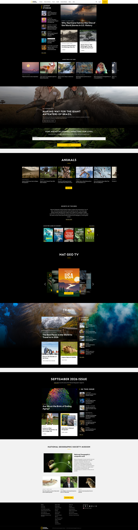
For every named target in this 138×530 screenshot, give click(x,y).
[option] (30, 70)
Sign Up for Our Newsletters (73, 513)
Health (57, 1)
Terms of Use (43, 506)
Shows (70, 1)
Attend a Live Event (58, 507)
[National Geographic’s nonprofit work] (69, 463)
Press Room (57, 522)
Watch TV (56, 516)
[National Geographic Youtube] (89, 506)
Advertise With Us (58, 523)
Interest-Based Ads (44, 512)
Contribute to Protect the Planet (74, 515)
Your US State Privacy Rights (45, 509)
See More (44, 52)
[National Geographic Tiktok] (94, 506)
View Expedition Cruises (49, 360)
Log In (100, 1)
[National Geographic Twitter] (87, 506)
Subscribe (56, 382)
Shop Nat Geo (57, 513)
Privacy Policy (43, 507)
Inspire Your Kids (57, 512)
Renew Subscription (72, 509)
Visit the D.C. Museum (58, 515)
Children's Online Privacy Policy (46, 510)
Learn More (64, 432)
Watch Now (69, 219)
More (74, 1)
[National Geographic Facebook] (85, 506)
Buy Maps (56, 510)
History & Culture (47, 1)
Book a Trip (56, 509)
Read (64, 49)
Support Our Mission (58, 519)
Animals (40, 1)
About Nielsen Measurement (45, 513)
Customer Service (71, 507)
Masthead (56, 520)
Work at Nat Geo (71, 512)
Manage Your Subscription (73, 510)
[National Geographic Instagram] (83, 506)
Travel (53, 1)
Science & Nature (64, 1)
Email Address (34, 136)
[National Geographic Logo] (44, 528)
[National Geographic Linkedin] (92, 506)
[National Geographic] (34, 2)
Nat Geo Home (57, 506)
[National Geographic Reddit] (96, 506)
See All (81, 434)
